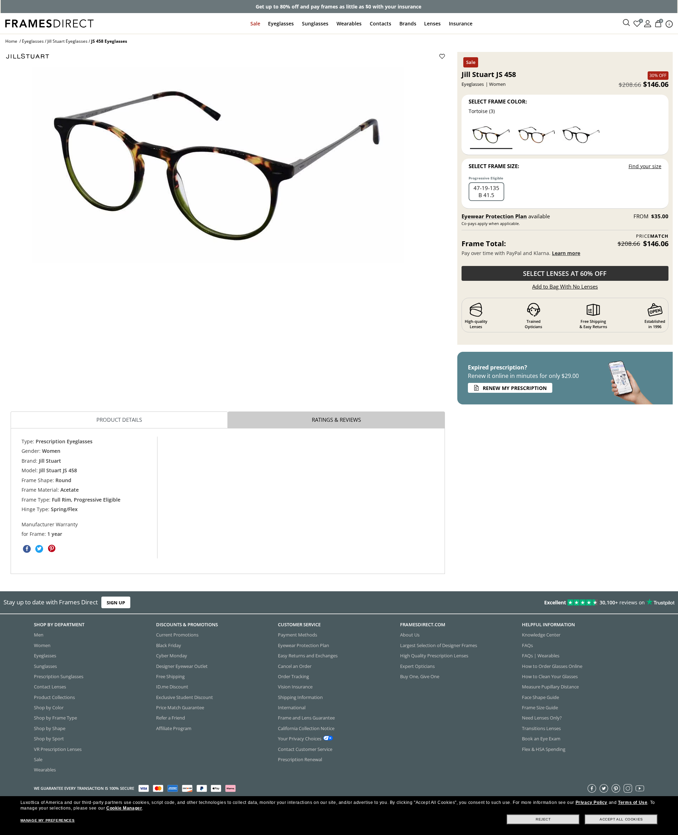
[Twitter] (604, 788)
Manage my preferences (47, 820)
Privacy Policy (591, 802)
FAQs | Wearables (540, 655)
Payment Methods (297, 635)
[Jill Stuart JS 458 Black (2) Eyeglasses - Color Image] (581, 136)
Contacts (380, 23)
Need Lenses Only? (542, 718)
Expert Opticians (417, 666)
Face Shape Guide (540, 697)
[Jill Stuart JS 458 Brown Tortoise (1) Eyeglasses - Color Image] (536, 136)
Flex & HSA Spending (543, 749)
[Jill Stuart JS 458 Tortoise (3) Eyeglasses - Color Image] (491, 136)
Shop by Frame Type (55, 718)
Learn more (566, 253)
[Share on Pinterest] (51, 548)
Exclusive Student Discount (184, 697)
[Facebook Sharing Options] (27, 548)
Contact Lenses (50, 686)
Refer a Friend (170, 718)
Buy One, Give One (419, 676)
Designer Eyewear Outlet (182, 666)
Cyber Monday (171, 655)
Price (652, 236)
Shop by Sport (49, 738)
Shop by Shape (49, 728)
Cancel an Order (294, 666)
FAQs (527, 645)
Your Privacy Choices (299, 738)
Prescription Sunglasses (58, 676)
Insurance (460, 23)
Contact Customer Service (305, 749)
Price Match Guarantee (180, 707)
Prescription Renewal (300, 759)
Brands (407, 23)
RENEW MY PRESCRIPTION (515, 388)
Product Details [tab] (119, 419)
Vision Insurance (295, 686)
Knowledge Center (541, 635)
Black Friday (168, 645)
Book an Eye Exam (541, 738)
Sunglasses (315, 23)
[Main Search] (626, 23)
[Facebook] (592, 788)
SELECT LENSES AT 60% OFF (565, 273)
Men (38, 635)
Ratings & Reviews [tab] (336, 419)
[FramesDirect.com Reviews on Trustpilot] (534, 602)
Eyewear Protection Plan (494, 216)
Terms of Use (632, 802)
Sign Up (116, 602)
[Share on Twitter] (39, 548)
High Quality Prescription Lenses (434, 655)
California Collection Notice (306, 728)
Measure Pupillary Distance (550, 686)
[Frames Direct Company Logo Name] (49, 22)
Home (11, 41)
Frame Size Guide (540, 707)
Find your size (645, 166)
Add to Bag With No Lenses (565, 286)
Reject (543, 819)
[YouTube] (640, 788)
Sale (255, 23)
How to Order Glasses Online (552, 666)
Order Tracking (293, 676)
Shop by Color (49, 707)
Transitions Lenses (541, 728)
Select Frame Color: (498, 101)
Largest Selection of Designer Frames (438, 645)
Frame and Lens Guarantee (306, 718)
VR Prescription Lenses (58, 749)
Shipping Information (300, 697)
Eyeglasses (281, 23)
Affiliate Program (173, 728)
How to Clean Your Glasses (550, 676)
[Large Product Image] (218, 165)
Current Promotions (177, 635)
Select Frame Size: (494, 166)
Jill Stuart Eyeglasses (67, 41)
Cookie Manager (124, 808)
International (291, 707)
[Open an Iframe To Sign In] (647, 23)
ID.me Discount (172, 686)
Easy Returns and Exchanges (308, 655)
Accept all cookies (621, 819)
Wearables (349, 23)
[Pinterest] (616, 788)
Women (42, 645)
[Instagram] (628, 788)
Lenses (432, 23)
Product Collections (54, 697)
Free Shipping (170, 676)
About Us (410, 635)
